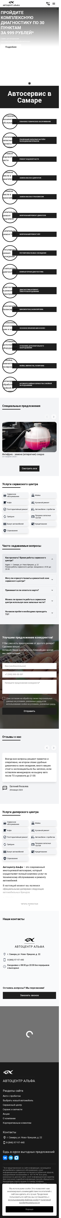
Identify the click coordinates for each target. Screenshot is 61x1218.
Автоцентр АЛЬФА (19, 1081)
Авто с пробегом (12, 1096)
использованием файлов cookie (23, 1200)
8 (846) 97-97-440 (15, 960)
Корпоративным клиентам (17, 1123)
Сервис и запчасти (12, 1109)
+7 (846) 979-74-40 (10, 1184)
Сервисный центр (12, 1105)
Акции (6, 1114)
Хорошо (29, 1209)
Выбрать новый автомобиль (18, 1100)
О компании (9, 1118)
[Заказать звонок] (48, 3)
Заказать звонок (29, 995)
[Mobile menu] (53, 3)
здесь (39, 701)
